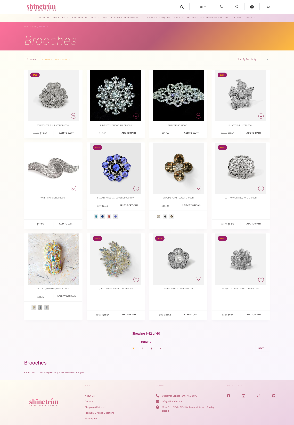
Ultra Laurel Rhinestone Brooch (116, 289)
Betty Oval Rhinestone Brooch (241, 198)
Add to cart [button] (66, 133)
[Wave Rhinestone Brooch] (53, 168)
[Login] (252, 6)
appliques (59, 18)
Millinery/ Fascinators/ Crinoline (207, 18)
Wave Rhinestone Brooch (53, 198)
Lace (177, 18)
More (249, 18)
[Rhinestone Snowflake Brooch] (115, 95)
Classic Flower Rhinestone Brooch (240, 289)
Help (200, 6)
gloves (237, 18)
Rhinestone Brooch (178, 125)
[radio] (96, 216)
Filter (33, 59)
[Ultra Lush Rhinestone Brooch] (53, 259)
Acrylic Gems (99, 18)
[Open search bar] (182, 6)
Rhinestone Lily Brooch (240, 125)
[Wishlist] (237, 6)
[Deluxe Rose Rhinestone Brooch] (53, 95)
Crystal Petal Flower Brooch (178, 198)
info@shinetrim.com (172, 401)
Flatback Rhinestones (124, 18)
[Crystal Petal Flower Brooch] (178, 168)
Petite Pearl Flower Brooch (178, 289)
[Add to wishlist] (73, 116)
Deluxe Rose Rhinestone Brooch (53, 125)
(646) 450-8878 (189, 395)
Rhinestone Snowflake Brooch (116, 125)
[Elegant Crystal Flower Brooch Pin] (115, 168)
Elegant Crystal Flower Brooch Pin (115, 198)
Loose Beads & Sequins (156, 18)
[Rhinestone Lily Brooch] (240, 95)
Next (261, 348)
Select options (129, 205)
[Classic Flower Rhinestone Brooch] (240, 259)
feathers (78, 18)
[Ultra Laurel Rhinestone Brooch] (115, 259)
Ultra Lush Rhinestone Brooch (53, 289)
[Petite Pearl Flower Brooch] (178, 259)
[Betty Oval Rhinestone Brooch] (240, 168)
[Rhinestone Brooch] (178, 95)
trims (42, 18)
